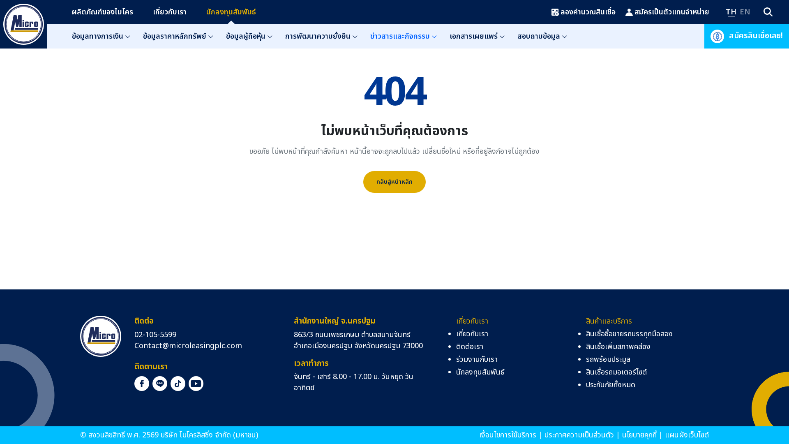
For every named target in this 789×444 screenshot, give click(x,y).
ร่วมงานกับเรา (477, 359)
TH (731, 12)
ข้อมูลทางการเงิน (97, 36)
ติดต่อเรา (469, 346)
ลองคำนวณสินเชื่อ (588, 12)
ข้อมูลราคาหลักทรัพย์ (174, 36)
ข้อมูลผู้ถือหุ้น (245, 36)
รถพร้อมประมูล (608, 359)
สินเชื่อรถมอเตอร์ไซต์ (616, 372)
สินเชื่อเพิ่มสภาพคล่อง (618, 346)
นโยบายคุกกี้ (639, 435)
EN (745, 12)
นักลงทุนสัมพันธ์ (231, 12)
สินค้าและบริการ (609, 321)
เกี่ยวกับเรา (170, 12)
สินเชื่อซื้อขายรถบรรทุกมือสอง (629, 334)
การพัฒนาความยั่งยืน (318, 36)
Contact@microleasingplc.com (188, 346)
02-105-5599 (155, 334)
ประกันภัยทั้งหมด (610, 385)
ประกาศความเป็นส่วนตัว (579, 435)
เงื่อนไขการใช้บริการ (507, 435)
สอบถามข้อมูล (538, 36)
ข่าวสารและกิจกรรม (400, 36)
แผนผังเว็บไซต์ (687, 435)
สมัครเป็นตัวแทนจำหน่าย (671, 12)
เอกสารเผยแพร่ (474, 36)
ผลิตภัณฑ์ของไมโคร (102, 12)
